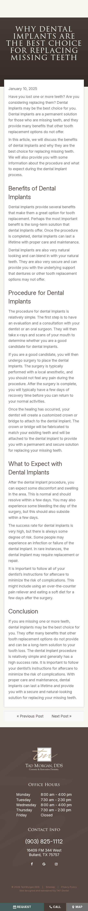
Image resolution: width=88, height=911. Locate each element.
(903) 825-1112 (44, 841)
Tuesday (23, 800)
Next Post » (61, 716)
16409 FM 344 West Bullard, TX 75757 (44, 852)
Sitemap (50, 887)
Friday (21, 815)
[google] (44, 864)
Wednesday (26, 805)
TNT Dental (62, 890)
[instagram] (56, 864)
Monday (23, 794)
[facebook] (32, 864)
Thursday (24, 810)
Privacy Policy (69, 887)
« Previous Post (30, 716)
